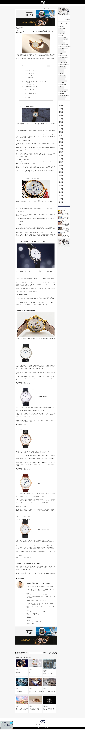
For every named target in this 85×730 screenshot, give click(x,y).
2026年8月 (61, 105)
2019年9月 (61, 181)
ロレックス (62, 28)
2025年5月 (61, 126)
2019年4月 (61, 188)
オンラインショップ (65, 5)
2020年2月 (61, 174)
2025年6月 (61, 125)
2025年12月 (61, 116)
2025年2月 (61, 131)
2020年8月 (61, 165)
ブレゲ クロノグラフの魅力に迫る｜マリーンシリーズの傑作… (50, 653)
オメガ (61, 30)
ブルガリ (62, 48)
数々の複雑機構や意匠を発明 (29, 84)
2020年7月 (61, 166)
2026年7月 (61, 106)
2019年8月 (61, 182)
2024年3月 (61, 145)
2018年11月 (61, 195)
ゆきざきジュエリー (63, 55)
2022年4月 (61, 156)
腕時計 (20, 5)
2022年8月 (61, 155)
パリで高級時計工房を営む (29, 82)
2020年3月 (61, 172)
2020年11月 (61, 161)
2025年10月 (61, 119)
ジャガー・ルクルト (63, 62)
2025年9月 (61, 121)
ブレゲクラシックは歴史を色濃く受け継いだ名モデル (33, 95)
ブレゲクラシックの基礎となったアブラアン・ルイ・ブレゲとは (35, 81)
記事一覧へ (36, 652)
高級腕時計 (21, 8)
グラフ (66, 89)
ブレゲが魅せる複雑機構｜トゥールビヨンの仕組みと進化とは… (21, 653)
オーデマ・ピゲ (63, 37)
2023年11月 (61, 151)
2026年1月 (61, 115)
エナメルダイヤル (27, 78)
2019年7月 (61, 184)
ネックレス (62, 86)
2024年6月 (61, 141)
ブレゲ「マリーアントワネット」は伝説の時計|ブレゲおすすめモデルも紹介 (22, 709)
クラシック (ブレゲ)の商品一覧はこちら (23, 383)
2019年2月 (61, 191)
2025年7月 (61, 124)
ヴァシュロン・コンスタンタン (65, 46)
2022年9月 (61, 154)
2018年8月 (61, 199)
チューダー (62, 93)
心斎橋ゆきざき (62, 66)
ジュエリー (31, 5)
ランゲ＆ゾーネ (62, 75)
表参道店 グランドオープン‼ (48, 673)
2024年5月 (61, 142)
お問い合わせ (40, 724)
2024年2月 (61, 146)
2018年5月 (61, 204)
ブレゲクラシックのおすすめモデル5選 (30, 86)
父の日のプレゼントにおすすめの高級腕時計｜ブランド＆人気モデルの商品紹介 (35, 691)
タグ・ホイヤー (63, 51)
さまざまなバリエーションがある (30, 73)
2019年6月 (61, 185)
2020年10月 (61, 162)
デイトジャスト (62, 95)
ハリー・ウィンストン (64, 44)
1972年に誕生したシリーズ (29, 70)
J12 (68, 95)
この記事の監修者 (27, 97)
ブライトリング (62, 68)
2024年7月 (61, 139)
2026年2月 (61, 114)
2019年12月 (61, 176)
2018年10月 (61, 196)
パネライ (61, 69)
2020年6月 (61, 168)
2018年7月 (61, 201)
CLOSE (48, 65)
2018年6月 (61, 202)
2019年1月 (61, 192)
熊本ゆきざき (62, 98)
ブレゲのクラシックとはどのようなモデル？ (31, 69)
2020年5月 (61, 169)
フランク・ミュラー (63, 80)
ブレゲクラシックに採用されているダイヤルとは (32, 75)
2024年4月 (61, 144)
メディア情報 (54, 5)
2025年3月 (61, 129)
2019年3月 (61, 189)
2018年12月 (61, 194)
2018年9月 (61, 198)
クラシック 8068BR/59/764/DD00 (30, 93)
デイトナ (61, 89)
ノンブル (62, 57)
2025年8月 (61, 122)
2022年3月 (61, 158)
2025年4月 (61, 128)
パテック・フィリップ (64, 39)
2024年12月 (61, 134)
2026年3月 (61, 112)
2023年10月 (61, 152)
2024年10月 (61, 135)
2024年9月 (61, 136)
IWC (66, 48)
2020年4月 (61, 171)
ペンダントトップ (63, 97)
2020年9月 (61, 164)
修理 (66, 57)
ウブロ (61, 35)
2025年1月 (61, 132)
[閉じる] (12, 721)
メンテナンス (42, 5)
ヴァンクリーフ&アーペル (64, 64)
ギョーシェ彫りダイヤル (29, 77)
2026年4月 (61, 111)
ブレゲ (25, 8)
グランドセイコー (63, 84)
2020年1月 (61, 175)
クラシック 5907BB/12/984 (29, 89)
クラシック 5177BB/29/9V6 (29, 88)
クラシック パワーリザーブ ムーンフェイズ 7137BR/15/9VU (34, 92)
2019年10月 (61, 179)
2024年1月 (61, 148)
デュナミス (62, 82)
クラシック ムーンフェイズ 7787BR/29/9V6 (32, 90)
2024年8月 (61, 138)
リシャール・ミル (63, 77)
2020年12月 (61, 159)
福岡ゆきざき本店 (63, 91)
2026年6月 (61, 108)
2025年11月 (61, 118)
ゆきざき (16, 8)
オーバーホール (63, 60)
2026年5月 (61, 109)
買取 (46, 706)
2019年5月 (61, 186)
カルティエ (62, 33)
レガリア (61, 73)
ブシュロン (62, 71)
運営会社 (35, 724)
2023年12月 (61, 149)
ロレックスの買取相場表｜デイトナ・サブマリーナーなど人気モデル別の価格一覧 (49, 709)
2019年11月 (61, 178)
